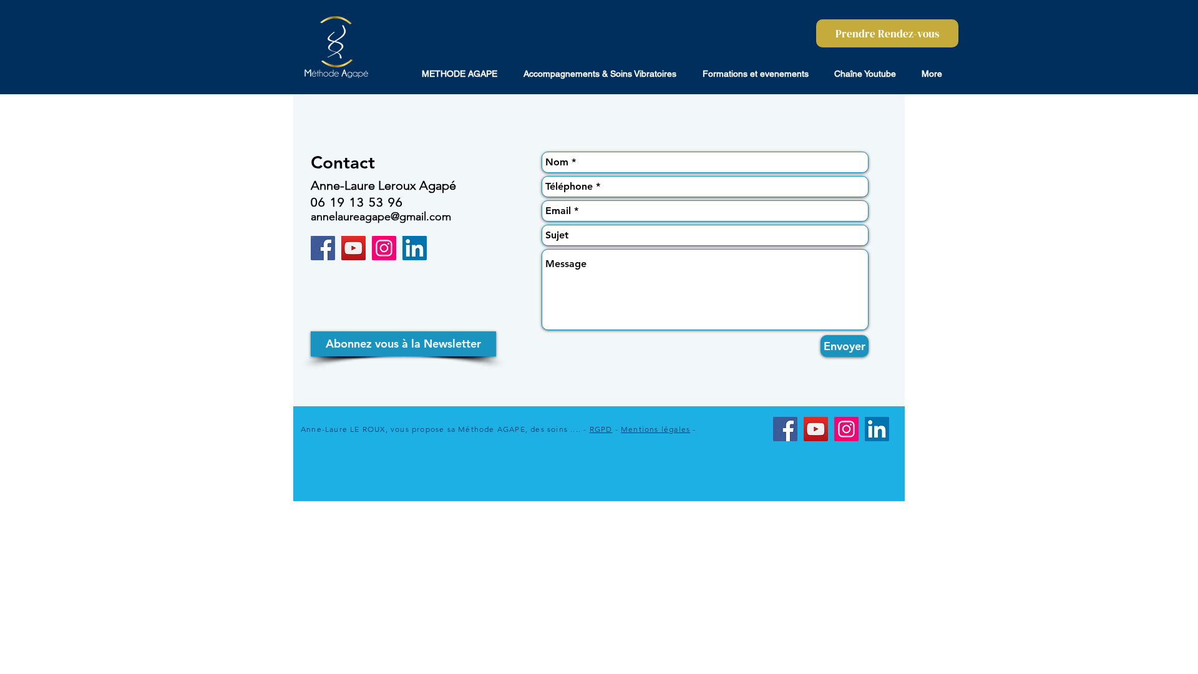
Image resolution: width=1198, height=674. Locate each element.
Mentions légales (655, 429)
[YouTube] (353, 248)
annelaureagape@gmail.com (381, 216)
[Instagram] (384, 248)
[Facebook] (323, 248)
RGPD (601, 429)
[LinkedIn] (414, 248)
